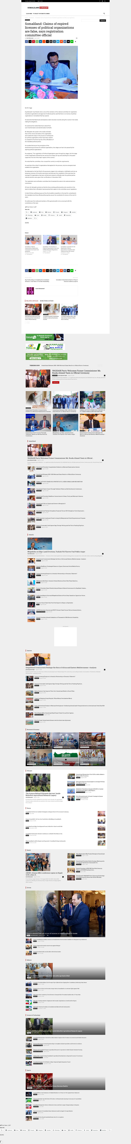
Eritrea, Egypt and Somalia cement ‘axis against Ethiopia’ (46, 945)
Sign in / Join (40, 1)
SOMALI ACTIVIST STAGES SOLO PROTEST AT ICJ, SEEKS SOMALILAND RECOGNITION (92, 410)
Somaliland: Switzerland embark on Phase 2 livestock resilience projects (67, 280)
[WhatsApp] (37, 41)
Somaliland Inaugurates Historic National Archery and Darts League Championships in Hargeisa (56, 1105)
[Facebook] (100, 1)
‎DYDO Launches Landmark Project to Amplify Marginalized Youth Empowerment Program (61, 518)
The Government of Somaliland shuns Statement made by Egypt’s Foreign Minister (53, 1111)
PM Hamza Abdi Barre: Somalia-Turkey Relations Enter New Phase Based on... (57, 581)
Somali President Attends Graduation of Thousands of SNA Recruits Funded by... (57, 617)
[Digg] (68, 41)
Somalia (54, 430)
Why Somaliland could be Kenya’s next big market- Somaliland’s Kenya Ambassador (46, 841)
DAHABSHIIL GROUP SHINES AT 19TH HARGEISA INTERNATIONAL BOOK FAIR (92, 760)
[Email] (47, 41)
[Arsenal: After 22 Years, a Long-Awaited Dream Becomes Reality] (65, 1081)
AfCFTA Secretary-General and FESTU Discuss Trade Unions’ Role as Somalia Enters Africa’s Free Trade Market (65, 743)
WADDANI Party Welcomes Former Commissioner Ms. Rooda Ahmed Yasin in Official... (60, 458)
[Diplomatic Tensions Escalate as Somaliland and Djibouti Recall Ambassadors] (29, 1008)
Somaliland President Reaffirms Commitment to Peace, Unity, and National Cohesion (59, 496)
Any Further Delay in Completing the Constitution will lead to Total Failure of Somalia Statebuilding (37, 280)
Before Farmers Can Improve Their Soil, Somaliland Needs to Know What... (54, 691)
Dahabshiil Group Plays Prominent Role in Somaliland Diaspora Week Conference (38, 760)
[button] (104, 13)
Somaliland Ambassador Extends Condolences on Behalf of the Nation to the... (44, 833)
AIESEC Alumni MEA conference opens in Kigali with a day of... (44, 874)
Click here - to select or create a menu (38, 13)
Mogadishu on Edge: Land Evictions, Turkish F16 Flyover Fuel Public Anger (64, 433)
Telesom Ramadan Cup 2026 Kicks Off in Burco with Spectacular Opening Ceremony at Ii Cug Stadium (57, 1099)
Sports (35, 1112)
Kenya (27, 813)
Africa (28, 747)
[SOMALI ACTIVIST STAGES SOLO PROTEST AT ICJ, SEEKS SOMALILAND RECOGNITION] (92, 400)
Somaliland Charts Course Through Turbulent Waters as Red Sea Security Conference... (36, 434)
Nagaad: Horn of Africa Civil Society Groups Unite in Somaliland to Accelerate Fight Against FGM (56, 988)
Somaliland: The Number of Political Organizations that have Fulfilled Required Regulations (51, 248)
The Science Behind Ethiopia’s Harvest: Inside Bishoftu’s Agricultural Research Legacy (43, 794)
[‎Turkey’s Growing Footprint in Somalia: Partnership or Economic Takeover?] (31, 575)
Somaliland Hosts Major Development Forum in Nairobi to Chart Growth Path (44, 826)
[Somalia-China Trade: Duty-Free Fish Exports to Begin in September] (31, 604)
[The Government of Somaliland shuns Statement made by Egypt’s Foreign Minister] (29, 1112)
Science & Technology (38, 1045)
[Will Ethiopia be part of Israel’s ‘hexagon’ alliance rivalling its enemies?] (71, 798)
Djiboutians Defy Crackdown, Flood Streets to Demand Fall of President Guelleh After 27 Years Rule (56, 994)
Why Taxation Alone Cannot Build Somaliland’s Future (71, 762)
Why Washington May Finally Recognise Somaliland (90, 854)
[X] (105, 1)
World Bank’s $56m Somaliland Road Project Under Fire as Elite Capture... (54, 713)
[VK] (64, 41)
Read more (55, 382)
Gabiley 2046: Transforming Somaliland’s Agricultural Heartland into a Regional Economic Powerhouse (58, 1056)
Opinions (82, 430)
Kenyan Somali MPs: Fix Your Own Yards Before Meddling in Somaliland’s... (44, 819)
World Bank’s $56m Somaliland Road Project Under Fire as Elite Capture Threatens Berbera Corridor (92, 743)
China (38, 604)
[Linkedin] (40, 41)
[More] (75, 41)
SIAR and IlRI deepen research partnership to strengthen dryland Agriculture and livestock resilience (57, 1043)
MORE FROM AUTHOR (46, 301)
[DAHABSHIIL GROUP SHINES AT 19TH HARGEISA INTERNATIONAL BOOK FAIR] (92, 757)
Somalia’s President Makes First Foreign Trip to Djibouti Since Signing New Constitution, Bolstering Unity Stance (60, 982)
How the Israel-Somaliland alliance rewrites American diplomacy (52, 720)
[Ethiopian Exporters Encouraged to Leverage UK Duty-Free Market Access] (71, 783)
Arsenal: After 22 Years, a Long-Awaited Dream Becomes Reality (47, 1086)
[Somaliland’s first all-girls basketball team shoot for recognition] (29, 1118)
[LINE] (71, 41)
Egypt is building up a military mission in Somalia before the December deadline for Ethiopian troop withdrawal (60, 939)
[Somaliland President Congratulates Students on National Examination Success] (51, 309)
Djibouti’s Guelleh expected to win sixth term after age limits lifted (48, 976)
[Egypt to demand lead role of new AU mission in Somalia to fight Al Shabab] (65, 914)
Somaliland (31, 17)
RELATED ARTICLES (32, 301)
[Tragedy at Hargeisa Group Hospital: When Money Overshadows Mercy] (29, 700)
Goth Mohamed (29, 38)
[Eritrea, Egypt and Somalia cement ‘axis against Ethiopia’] (29, 947)
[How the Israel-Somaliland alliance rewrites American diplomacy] (29, 722)
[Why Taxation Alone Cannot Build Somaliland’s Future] (65, 757)
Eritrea (28, 935)
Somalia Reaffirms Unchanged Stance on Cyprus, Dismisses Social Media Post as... (58, 566)
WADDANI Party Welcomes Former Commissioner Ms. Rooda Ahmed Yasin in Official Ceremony (32, 318)
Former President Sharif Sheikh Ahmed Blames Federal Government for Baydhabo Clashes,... (61, 588)
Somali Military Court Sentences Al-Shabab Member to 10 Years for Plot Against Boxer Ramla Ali (56, 1092)
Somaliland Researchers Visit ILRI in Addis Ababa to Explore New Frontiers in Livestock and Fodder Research (59, 1037)
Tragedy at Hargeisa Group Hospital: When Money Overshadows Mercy (53, 698)
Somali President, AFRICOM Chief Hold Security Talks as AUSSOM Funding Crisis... (89, 869)
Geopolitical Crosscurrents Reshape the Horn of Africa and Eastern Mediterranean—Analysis (92, 434)
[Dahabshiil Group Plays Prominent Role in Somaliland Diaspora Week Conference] (39, 757)
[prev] (99, 365)
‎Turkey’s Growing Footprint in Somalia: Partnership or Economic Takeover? (56, 573)
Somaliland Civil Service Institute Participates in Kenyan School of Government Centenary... (47, 812)
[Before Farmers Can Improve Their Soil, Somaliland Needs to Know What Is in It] (29, 693)
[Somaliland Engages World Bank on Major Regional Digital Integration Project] (29, 1063)
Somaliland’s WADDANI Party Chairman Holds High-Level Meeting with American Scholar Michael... (90, 876)
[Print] (50, 41)
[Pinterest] (33, 41)
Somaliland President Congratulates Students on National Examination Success (51, 318)
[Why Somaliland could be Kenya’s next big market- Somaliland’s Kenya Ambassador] (101, 843)
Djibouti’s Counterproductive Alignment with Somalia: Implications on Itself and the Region (54, 1000)
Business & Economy (41, 611)
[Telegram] (57, 41)
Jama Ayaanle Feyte (62, 375)
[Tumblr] (54, 41)
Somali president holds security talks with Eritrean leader (47, 951)
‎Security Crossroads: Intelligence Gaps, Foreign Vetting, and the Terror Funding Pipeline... (60, 525)
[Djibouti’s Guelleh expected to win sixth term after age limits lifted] (65, 971)
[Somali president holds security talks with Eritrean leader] (29, 953)
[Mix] (61, 41)
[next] (101, 365)
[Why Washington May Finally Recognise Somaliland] (71, 855)
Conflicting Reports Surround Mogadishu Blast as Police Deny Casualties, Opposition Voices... (61, 595)
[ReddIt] (43, 41)
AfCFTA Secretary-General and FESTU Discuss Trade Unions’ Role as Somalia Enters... (59, 610)
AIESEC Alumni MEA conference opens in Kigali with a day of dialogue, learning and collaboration (38, 743)
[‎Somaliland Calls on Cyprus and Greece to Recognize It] (31, 505)
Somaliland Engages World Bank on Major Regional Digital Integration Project (51, 1062)
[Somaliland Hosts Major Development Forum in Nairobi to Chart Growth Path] (101, 828)
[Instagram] (102, 1)
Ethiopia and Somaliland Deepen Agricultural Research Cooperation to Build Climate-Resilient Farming (57, 1049)
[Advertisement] (78, 7)
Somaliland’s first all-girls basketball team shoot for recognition (48, 1117)
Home (26, 17)
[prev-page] (26, 322)
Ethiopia (27, 790)
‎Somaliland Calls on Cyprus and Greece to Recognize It (51, 503)
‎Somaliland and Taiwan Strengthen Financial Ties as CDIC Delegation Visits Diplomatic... (60, 511)
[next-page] (28, 322)
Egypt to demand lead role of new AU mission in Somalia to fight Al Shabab (52, 933)
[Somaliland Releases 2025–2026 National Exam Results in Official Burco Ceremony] (69, 309)
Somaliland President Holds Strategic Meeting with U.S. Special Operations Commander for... (90, 861)
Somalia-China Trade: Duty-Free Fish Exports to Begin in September (54, 603)
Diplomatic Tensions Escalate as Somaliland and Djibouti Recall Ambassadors (51, 1006)
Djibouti (29, 977)
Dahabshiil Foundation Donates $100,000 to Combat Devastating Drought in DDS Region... (89, 789)
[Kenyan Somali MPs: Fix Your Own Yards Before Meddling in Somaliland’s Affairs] (101, 821)
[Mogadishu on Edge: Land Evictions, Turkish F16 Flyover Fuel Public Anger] (65, 422)
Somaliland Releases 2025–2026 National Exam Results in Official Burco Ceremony (68, 318)
